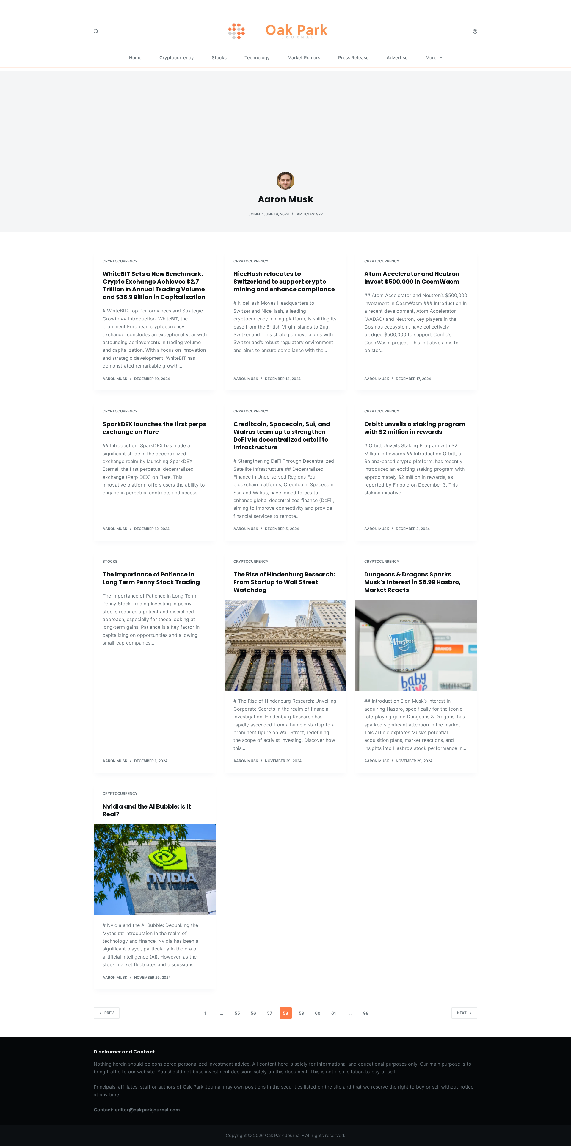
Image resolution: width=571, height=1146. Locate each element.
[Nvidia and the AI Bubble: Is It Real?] (155, 870)
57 (269, 1013)
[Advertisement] (285, 112)
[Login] (475, 31)
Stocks (219, 57)
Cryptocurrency (176, 57)
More (431, 57)
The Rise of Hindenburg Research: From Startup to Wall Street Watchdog (284, 582)
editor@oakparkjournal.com (147, 1110)
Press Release (353, 57)
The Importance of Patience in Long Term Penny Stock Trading (151, 578)
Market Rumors (304, 57)
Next (462, 1013)
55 (237, 1013)
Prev (109, 1013)
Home (135, 57)
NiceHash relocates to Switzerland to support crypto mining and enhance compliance (284, 281)
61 (333, 1013)
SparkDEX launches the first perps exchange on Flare (154, 428)
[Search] (96, 31)
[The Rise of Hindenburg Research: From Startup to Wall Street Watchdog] (285, 645)
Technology (257, 57)
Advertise (397, 57)
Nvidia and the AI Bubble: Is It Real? (147, 810)
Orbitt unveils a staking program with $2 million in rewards (414, 428)
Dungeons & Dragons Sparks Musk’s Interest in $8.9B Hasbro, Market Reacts (412, 582)
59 (301, 1013)
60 (317, 1013)
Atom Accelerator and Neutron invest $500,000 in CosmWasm (411, 278)
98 (365, 1013)
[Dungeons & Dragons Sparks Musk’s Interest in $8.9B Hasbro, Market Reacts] (416, 645)
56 (253, 1013)
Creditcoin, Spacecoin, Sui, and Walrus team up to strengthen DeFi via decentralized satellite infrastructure (281, 435)
